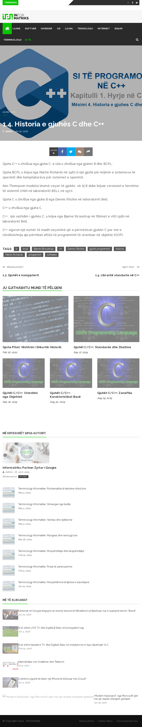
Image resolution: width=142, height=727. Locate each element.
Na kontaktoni (103, 8)
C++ (14, 112)
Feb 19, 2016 (25, 648)
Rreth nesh (84, 8)
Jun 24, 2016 (24, 614)
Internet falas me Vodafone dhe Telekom (41, 661)
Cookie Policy (105, 721)
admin (8, 131)
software (52, 254)
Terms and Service (127, 721)
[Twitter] (137, 2)
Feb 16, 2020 (10, 352)
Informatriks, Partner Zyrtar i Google (29, 467)
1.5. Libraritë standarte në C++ (117, 275)
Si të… (28, 39)
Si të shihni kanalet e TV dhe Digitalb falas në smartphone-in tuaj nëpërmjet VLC (63, 644)
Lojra (69, 28)
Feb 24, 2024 (25, 555)
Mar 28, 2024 (25, 539)
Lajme (16, 28)
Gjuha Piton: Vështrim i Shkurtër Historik (32, 347)
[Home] (7, 28)
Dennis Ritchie (76, 248)
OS (58, 28)
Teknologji (85, 28)
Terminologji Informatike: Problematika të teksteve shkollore (52, 488)
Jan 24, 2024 (24, 586)
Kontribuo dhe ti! (126, 8)
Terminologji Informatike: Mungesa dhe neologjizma (47, 535)
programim (35, 254)
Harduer (46, 28)
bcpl (25, 248)
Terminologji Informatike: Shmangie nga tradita (44, 504)
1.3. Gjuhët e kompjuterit (21, 275)
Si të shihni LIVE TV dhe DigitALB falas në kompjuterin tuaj (51, 627)
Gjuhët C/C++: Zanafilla (114, 393)
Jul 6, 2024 (23, 472)
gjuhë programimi (100, 248)
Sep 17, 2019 (81, 352)
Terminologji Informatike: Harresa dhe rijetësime (45, 519)
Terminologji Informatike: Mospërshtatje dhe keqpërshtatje (51, 551)
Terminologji (12, 39)
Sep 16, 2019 (10, 402)
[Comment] (79, 151)
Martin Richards (14, 254)
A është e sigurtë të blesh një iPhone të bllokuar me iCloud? (52, 678)
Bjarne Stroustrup (44, 248)
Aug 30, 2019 (57, 402)
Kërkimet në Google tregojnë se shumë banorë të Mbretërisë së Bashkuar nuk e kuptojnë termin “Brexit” (77, 610)
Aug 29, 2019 (104, 398)
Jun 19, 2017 (100, 702)
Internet (104, 28)
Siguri (118, 28)
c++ (60, 248)
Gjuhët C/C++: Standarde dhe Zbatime (102, 347)
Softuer (30, 28)
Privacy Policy (86, 721)
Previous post (15, 267)
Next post (128, 267)
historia (120, 248)
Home (6, 112)
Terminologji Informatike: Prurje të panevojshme (45, 566)
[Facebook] (132, 2)
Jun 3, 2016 (24, 631)
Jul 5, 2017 (23, 665)
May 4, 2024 (24, 492)
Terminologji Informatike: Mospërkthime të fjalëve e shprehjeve (53, 582)
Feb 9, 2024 (24, 570)
